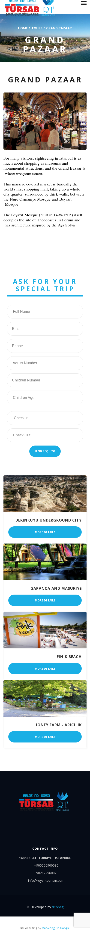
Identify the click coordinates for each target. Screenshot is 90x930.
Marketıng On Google (56, 928)
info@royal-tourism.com (46, 880)
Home (23, 28)
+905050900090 (46, 865)
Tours (36, 28)
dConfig (57, 907)
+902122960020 (46, 873)
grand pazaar (59, 28)
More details (45, 532)
